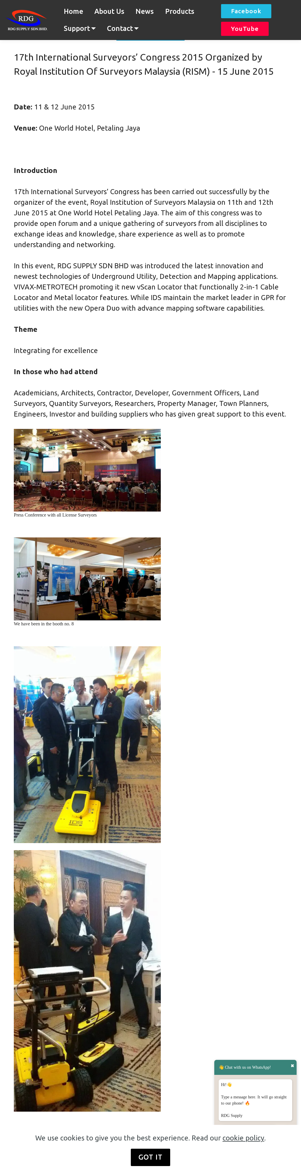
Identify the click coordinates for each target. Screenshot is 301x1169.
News (145, 11)
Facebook (246, 11)
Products (179, 11)
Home (73, 11)
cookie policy (243, 1138)
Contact (120, 28)
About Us (109, 11)
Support (77, 28)
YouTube (245, 28)
